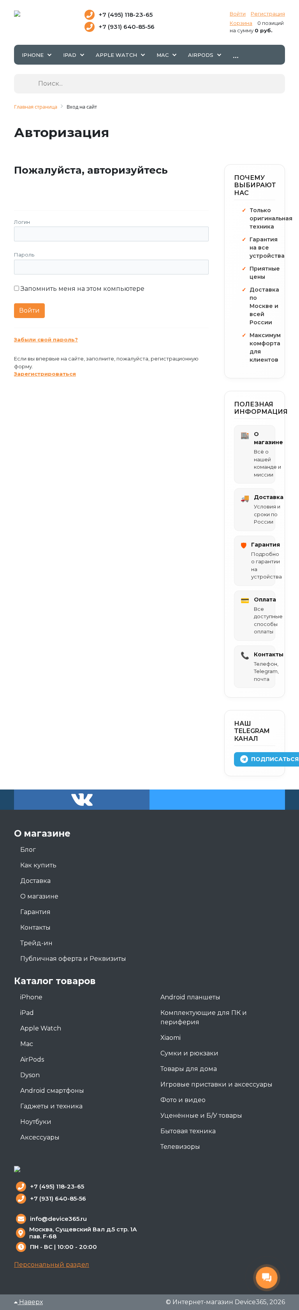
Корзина (241, 23)
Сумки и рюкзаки (189, 1053)
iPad (27, 1012)
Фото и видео (183, 1100)
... (236, 54)
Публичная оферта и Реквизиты (73, 958)
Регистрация (268, 14)
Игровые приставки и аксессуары (216, 1084)
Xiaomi (170, 1037)
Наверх (30, 1302)
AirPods (32, 1059)
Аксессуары (40, 1137)
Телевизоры (180, 1146)
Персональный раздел (51, 1264)
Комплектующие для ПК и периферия (203, 1017)
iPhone (31, 997)
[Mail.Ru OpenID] (55, 188)
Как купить (38, 865)
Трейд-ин (36, 943)
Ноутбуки (35, 1121)
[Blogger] (89, 188)
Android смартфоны (52, 1090)
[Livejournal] (38, 188)
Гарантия (35, 912)
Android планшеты (190, 997)
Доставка (35, 880)
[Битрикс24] (21, 188)
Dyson (30, 1075)
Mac (26, 1044)
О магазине (39, 896)
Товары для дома (188, 1069)
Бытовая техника (188, 1131)
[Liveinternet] (72, 188)
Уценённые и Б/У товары (201, 1115)
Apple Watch (40, 1028)
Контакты (35, 927)
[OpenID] (106, 188)
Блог (28, 849)
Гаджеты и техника (51, 1106)
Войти (238, 14)
